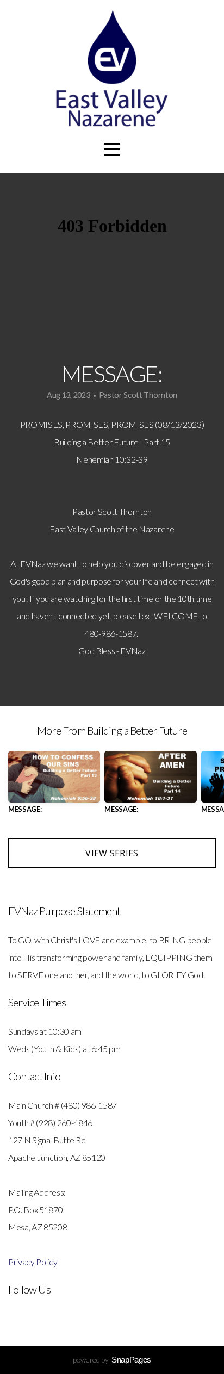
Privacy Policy (33, 1262)
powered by (112, 1359)
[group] (54, 786)
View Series (112, 853)
